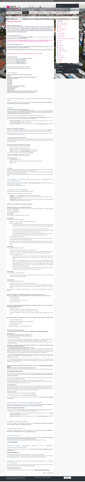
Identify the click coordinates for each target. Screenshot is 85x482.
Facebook (75, 10)
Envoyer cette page (50, 472)
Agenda (59, 71)
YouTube (70, 10)
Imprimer (44, 472)
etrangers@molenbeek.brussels (42, 123)
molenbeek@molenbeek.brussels (11, 478)
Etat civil (18, 17)
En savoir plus (50, 0)
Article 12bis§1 (9, 79)
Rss (77, 10)
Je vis (15, 17)
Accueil (13, 17)
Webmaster (49, 477)
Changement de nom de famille (12, 87)
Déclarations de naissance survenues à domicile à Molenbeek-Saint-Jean (19, 74)
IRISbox (67, 478)
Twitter (74, 10)
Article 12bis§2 (9, 80)
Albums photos (72, 10)
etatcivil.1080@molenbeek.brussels (23, 103)
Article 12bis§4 (9, 83)
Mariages (8, 75)
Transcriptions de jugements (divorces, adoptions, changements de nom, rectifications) (21, 77)
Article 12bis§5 (9, 84)
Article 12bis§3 (9, 82)
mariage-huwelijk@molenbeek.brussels (24, 113)
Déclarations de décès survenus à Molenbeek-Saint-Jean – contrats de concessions (21, 92)
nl (76, 2)
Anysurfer (44, 477)
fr (78, 2)
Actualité (60, 66)
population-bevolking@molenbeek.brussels (17, 122)
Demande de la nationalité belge (12, 78)
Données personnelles (38, 477)
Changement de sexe (10, 89)
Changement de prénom (11, 88)
